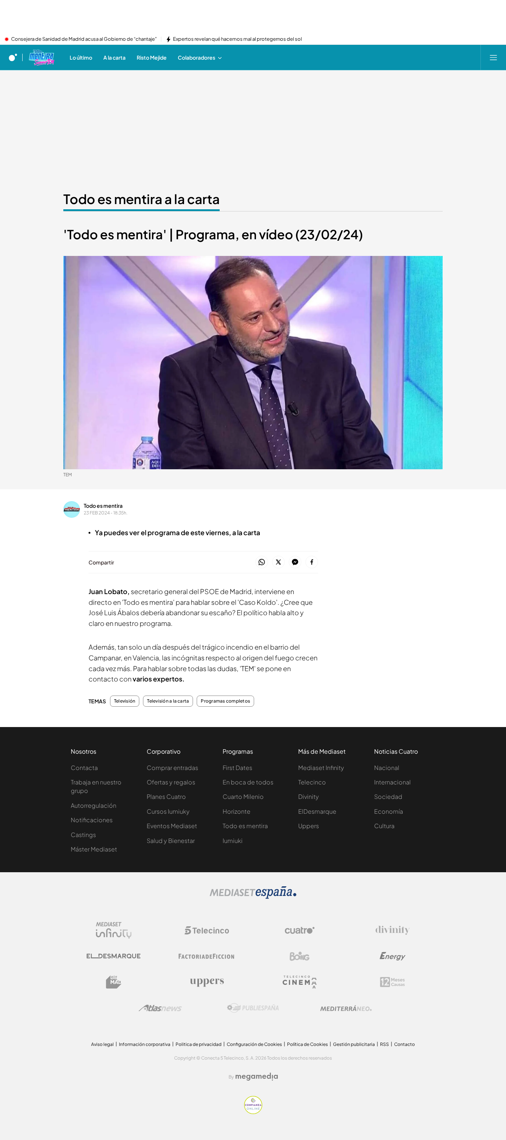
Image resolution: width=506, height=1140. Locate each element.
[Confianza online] (253, 1112)
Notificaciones (92, 820)
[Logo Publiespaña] (253, 1008)
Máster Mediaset (94, 849)
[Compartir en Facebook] (311, 562)
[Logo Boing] (300, 956)
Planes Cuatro (166, 796)
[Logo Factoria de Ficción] (207, 956)
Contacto (404, 1044)
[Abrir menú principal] (493, 57)
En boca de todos (248, 782)
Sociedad (388, 796)
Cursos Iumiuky (168, 811)
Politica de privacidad (199, 1044)
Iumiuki (233, 840)
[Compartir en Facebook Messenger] (295, 562)
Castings (83, 835)
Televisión (124, 701)
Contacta (84, 767)
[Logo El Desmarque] (113, 956)
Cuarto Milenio (243, 796)
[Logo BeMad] (113, 982)
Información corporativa (144, 1044)
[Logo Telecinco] (206, 930)
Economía (388, 811)
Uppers (308, 826)
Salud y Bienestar (171, 840)
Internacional (392, 782)
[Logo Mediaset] (253, 897)
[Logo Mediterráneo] (346, 1008)
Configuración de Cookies (254, 1044)
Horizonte (236, 811)
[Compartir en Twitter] (278, 562)
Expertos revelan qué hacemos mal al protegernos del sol (237, 39)
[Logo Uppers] (207, 982)
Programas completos (225, 701)
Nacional (386, 767)
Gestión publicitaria (354, 1044)
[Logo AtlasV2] (160, 1007)
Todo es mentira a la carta (141, 199)
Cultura (384, 826)
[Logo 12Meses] (392, 982)
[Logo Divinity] (393, 930)
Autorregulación (93, 805)
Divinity (308, 796)
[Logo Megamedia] (257, 1077)
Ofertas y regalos (171, 782)
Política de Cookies (307, 1044)
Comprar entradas (172, 767)
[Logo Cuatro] (299, 930)
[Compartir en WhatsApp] (261, 562)
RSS (384, 1044)
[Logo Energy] (393, 956)
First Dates (237, 767)
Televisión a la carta (168, 701)
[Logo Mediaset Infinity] (114, 930)
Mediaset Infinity (321, 767)
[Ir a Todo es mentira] (41, 57)
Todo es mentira (103, 505)
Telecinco (312, 782)
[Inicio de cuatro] (13, 57)
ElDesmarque (317, 811)
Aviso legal (102, 1044)
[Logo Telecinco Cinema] (300, 982)
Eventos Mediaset (172, 826)
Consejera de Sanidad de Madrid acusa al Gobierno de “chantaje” (84, 39)
